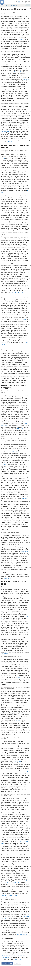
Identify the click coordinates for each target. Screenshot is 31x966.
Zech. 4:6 (22, 39)
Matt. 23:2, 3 (11, 142)
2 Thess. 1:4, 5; (11, 895)
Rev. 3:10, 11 (4, 918)
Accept (4, 963)
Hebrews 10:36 (24, 772)
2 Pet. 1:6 (18, 895)
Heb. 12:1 (4, 786)
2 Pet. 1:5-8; (26, 916)
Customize (17, 963)
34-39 (6, 425)
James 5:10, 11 (24, 551)
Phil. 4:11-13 (10, 852)
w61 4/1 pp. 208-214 (11, 5)
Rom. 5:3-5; (23, 841)
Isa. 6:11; (4, 895)
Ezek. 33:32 (26, 79)
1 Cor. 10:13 (7, 578)
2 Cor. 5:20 (20, 292)
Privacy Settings (17, 959)
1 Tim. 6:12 (25, 498)
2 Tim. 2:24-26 (22, 319)
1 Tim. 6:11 (5, 464)
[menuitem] (2, 2)
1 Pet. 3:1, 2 (15, 452)
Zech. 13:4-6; (10, 882)
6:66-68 (19, 72)
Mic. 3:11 (16, 882)
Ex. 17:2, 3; (5, 654)
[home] (2, 2)
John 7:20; (14, 72)
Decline (10, 963)
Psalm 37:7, (18, 677)
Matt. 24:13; (19, 934)
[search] (29, 2)
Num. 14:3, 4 (11, 654)
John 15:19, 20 (17, 761)
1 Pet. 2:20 (20, 429)
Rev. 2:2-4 (18, 720)
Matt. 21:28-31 (6, 131)
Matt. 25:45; (13, 292)
